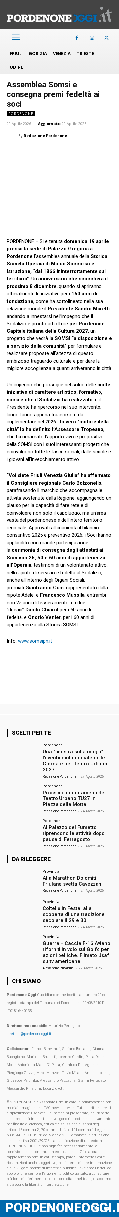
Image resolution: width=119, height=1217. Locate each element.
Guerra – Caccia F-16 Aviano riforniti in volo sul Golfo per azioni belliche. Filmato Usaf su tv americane (76, 952)
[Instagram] (92, 38)
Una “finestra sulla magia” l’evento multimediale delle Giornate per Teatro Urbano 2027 (75, 761)
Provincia (51, 871)
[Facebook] (77, 38)
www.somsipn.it (35, 641)
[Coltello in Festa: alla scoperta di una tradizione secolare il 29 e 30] (22, 912)
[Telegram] (104, 152)
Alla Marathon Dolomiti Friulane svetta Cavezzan (72, 881)
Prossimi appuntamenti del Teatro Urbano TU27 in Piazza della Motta (74, 798)
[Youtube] (106, 1208)
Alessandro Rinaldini (58, 968)
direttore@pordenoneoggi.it (29, 1034)
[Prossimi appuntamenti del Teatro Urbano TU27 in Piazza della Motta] (22, 796)
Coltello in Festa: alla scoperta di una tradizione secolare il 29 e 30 (74, 914)
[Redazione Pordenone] (13, 135)
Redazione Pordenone (45, 135)
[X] (106, 38)
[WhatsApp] (43, 152)
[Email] (74, 152)
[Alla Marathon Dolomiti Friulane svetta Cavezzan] (22, 881)
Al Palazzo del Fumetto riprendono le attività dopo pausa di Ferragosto (74, 833)
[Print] (89, 152)
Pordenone (20, 113)
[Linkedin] (58, 152)
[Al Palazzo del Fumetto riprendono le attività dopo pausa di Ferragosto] (22, 831)
